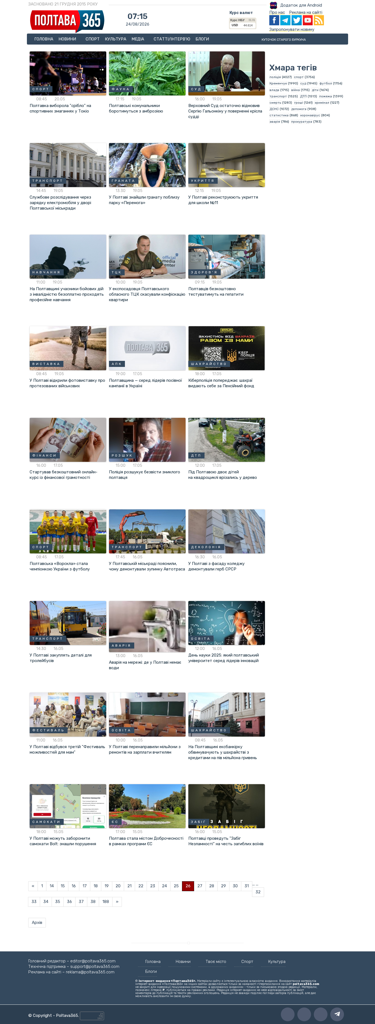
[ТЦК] (147, 256)
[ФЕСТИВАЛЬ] (68, 714)
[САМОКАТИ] (68, 805)
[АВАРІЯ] (147, 626)
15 (63, 885)
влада (274, 90)
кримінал (322, 103)
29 (223, 885)
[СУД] (226, 73)
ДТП (303, 96)
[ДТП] (226, 439)
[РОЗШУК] (147, 439)
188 (105, 901)
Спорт (93, 39)
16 (74, 885)
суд (303, 83)
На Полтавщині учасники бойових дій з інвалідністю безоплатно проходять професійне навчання (67, 294)
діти (315, 90)
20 (118, 885)
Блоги (202, 39)
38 (93, 901)
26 (188, 885)
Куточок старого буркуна (284, 40)
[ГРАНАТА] (147, 164)
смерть (275, 103)
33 (34, 901)
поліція (275, 77)
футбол (326, 83)
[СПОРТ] (68, 73)
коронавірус (310, 115)
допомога (298, 109)
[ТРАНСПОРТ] (68, 164)
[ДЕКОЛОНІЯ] (226, 531)
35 (57, 901)
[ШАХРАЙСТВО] (226, 347)
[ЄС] (147, 805)
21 (129, 885)
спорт (299, 77)
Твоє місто (216, 961)
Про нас (277, 12)
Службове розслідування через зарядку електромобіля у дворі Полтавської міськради (60, 203)
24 (164, 885)
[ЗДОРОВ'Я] (226, 256)
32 (258, 892)
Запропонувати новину (291, 29)
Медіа (138, 39)
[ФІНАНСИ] (68, 439)
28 (211, 885)
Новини (67, 39)
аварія (275, 121)
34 (45, 901)
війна (295, 90)
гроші (298, 103)
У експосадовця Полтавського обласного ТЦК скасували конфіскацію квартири (147, 294)
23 (152, 885)
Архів (37, 922)
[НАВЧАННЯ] (68, 256)
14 (52, 885)
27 (199, 885)
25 (176, 885)
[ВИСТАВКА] (68, 347)
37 (81, 901)
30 (235, 885)
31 (247, 885)
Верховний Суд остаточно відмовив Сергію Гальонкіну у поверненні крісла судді (225, 111)
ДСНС (274, 109)
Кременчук (278, 83)
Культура (115, 39)
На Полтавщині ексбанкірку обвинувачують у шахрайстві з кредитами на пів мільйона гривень (222, 752)
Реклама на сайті (305, 12)
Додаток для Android (301, 5)
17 (85, 885)
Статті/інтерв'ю (172, 39)
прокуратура (301, 121)
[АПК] (147, 347)
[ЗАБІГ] (226, 805)
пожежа (325, 96)
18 (96, 885)
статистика (279, 115)
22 (140, 885)
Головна (43, 39)
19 (107, 885)
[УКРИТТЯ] (226, 164)
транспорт (278, 96)
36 (69, 901)
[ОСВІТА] (226, 622)
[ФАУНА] (147, 73)
